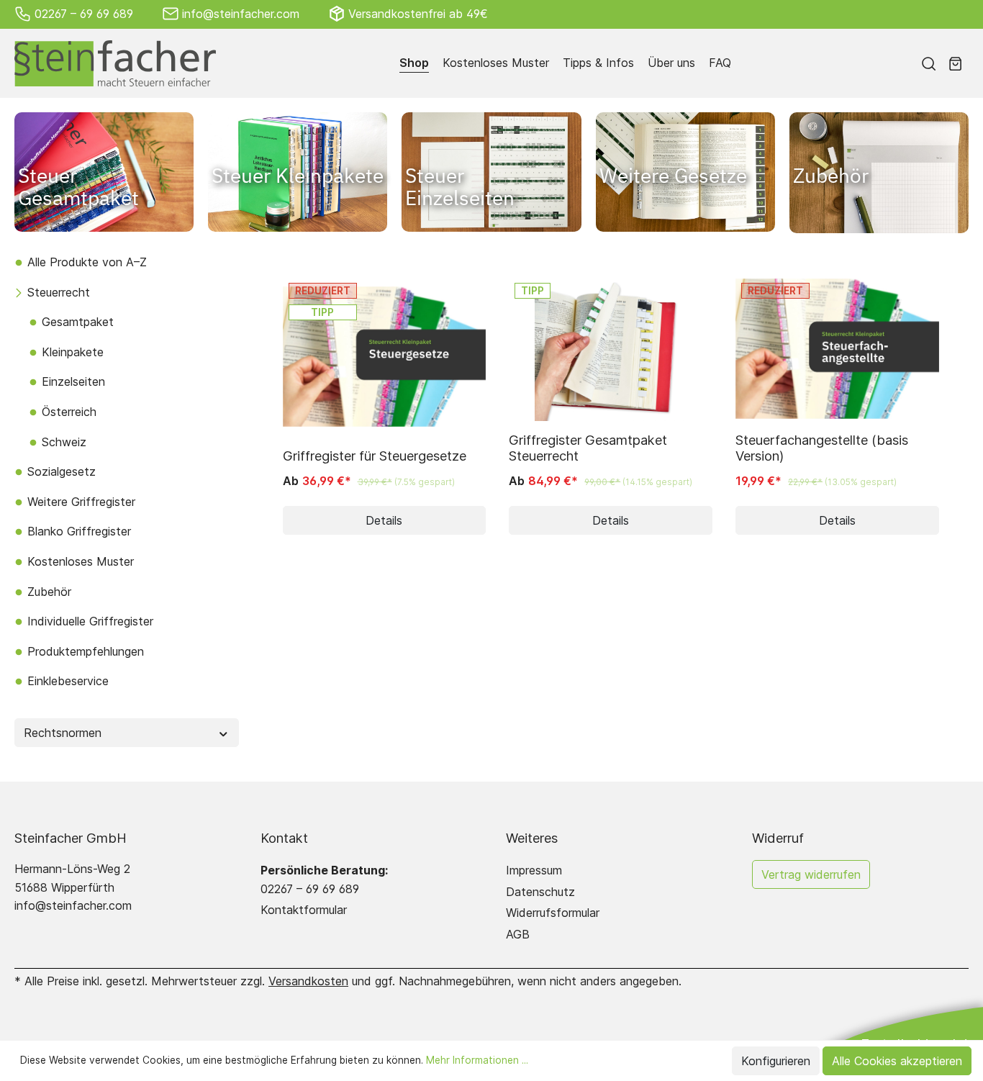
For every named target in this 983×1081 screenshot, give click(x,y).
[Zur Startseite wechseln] (115, 63)
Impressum (534, 870)
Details (384, 520)
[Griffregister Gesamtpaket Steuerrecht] (610, 349)
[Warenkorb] (955, 63)
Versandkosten (308, 981)
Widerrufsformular (552, 912)
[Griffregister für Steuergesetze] (384, 357)
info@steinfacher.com (240, 13)
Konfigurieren (775, 1061)
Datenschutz (540, 892)
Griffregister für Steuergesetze (374, 455)
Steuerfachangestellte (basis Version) (821, 447)
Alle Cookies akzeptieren (897, 1061)
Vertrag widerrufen (811, 874)
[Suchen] (928, 63)
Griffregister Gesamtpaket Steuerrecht (588, 447)
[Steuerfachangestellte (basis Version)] (837, 349)
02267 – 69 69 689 (84, 13)
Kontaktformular (304, 910)
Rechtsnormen (62, 732)
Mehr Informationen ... (477, 1060)
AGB (518, 934)
